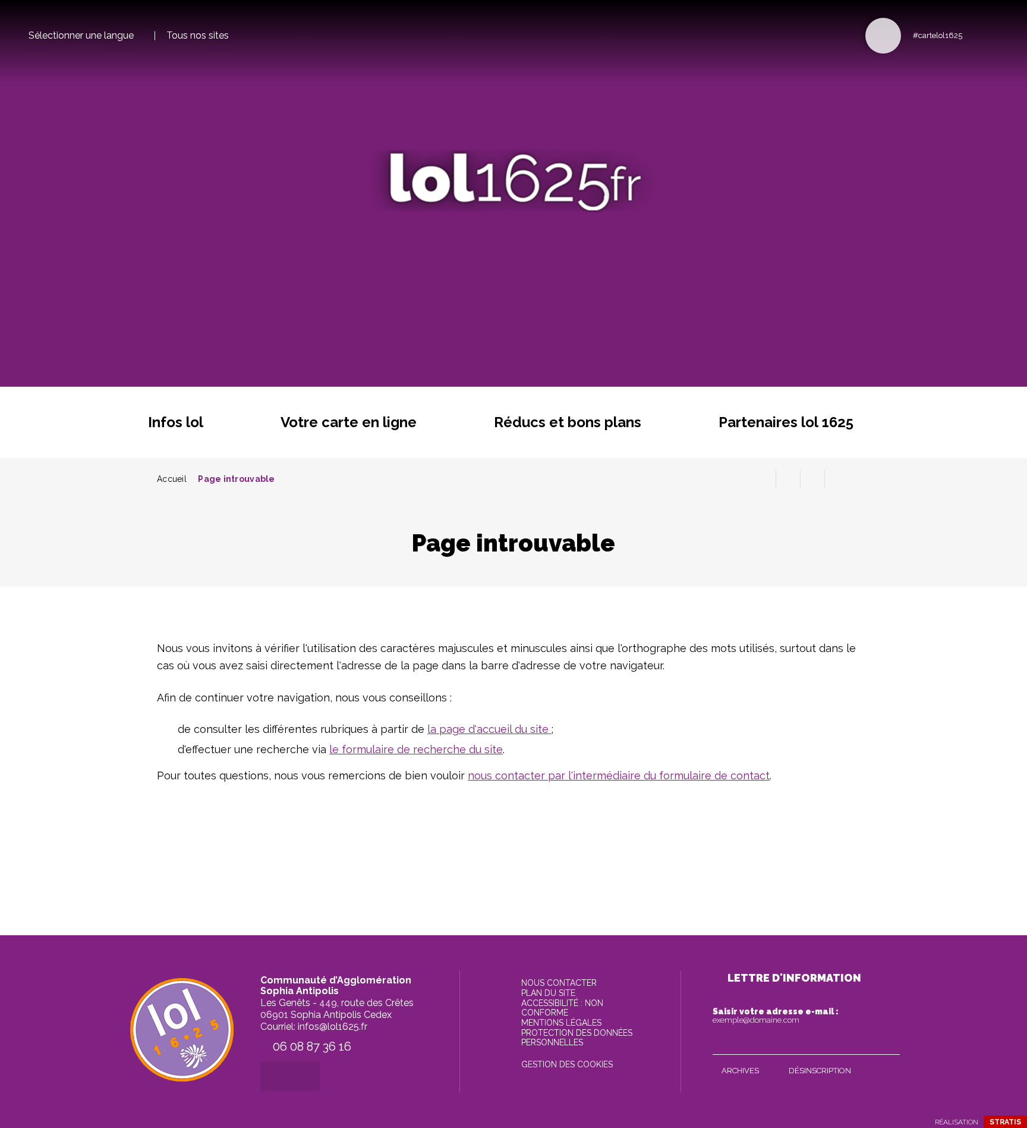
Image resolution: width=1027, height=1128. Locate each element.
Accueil (172, 479)
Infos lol (175, 422)
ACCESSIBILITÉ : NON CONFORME (562, 1007)
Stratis (1005, 1122)
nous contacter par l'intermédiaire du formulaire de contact (619, 775)
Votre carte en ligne (349, 422)
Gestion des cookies (567, 1064)
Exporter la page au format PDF (788, 479)
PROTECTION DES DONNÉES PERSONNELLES (576, 1037)
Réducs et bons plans (567, 422)
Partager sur (837, 479)
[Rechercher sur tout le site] (883, 36)
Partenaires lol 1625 (786, 422)
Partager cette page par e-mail (812, 479)
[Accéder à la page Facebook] (975, 35)
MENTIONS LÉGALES (561, 1022)
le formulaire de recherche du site (416, 749)
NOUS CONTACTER (559, 983)
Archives (740, 1070)
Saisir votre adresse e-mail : (776, 1015)
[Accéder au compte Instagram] (994, 35)
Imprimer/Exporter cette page (764, 479)
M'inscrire (888, 1043)
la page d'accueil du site (489, 729)
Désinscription (820, 1070)
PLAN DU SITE (548, 993)
